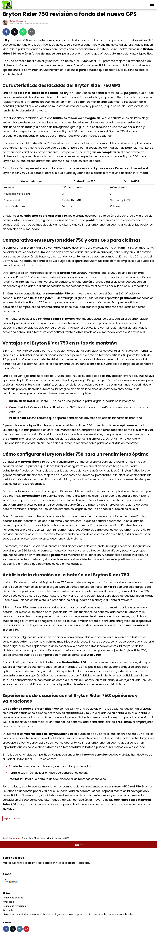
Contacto (8, 910)
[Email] (31, 32)
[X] (14, 32)
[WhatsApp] (23, 32)
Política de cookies (13, 897)
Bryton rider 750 (12, 818)
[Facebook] (6, 32)
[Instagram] (20, 929)
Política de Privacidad (14, 906)
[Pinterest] (26, 929)
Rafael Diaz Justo (18, 20)
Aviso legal (8, 901)
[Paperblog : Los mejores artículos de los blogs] (3, 914)
